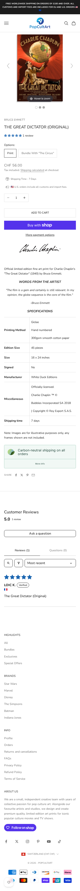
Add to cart (40, 213)
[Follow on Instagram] (27, 841)
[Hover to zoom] (40, 68)
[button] (13, 136)
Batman (9, 711)
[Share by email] (33, 475)
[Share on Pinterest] (27, 475)
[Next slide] (72, 66)
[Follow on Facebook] (6, 841)
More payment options (40, 235)
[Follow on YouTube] (49, 841)
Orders (8, 745)
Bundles (9, 650)
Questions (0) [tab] (58, 550)
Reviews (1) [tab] (22, 550)
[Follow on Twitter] (17, 841)
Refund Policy (13, 772)
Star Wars (10, 684)
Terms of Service (14, 779)
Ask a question (40, 533)
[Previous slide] (8, 66)
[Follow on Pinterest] (38, 841)
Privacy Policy (13, 765)
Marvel (8, 691)
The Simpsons (13, 704)
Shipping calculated (32, 170)
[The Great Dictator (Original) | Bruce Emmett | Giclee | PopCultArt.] (36, 107)
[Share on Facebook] (16, 475)
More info (40, 463)
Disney (8, 697)
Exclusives (10, 656)
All (6, 643)
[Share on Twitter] (21, 475)
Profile (8, 738)
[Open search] (8, 563)
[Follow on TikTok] (59, 841)
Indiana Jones (12, 718)
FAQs (7, 758)
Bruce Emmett (14, 120)
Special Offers (13, 663)
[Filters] (18, 563)
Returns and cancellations (20, 752)
